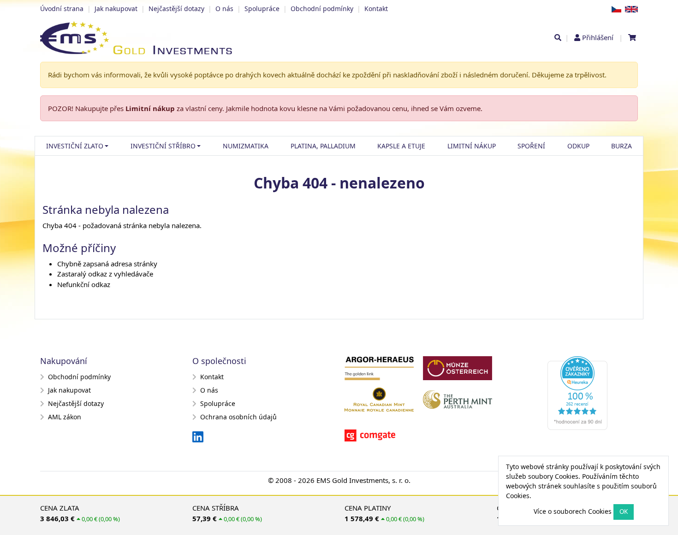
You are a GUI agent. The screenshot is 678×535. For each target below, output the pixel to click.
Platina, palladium (323, 145)
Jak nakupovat (116, 8)
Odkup (578, 145)
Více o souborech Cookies (573, 511)
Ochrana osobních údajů (238, 416)
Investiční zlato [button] (74, 145)
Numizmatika (245, 145)
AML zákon (64, 416)
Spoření (531, 145)
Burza (621, 145)
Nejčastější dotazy (176, 8)
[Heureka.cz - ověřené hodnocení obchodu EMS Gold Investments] (581, 395)
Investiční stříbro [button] (163, 145)
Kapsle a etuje (401, 145)
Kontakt (376, 8)
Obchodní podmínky (322, 8)
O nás (224, 8)
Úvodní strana (61, 8)
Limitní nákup (150, 108)
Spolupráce (262, 8)
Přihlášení (597, 37)
